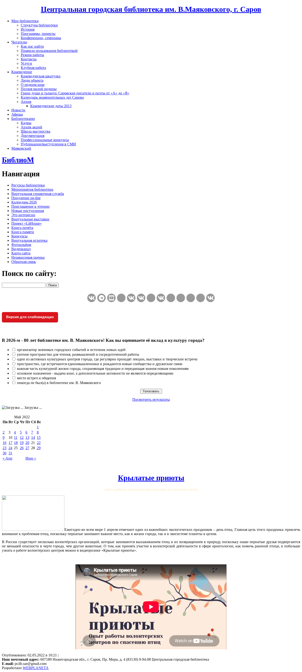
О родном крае (33, 85)
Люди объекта (32, 80)
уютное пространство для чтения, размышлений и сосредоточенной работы (78, 354)
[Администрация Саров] (210, 298)
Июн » (30, 458)
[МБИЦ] (121, 298)
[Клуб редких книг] (161, 298)
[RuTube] (111, 298)
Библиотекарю (23, 119)
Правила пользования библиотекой (49, 51)
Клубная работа (33, 68)
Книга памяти (22, 232)
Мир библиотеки (25, 21)
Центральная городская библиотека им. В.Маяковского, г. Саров (151, 9)
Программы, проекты (38, 34)
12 (22, 437)
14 (33, 437)
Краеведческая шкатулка (40, 76)
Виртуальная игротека (29, 240)
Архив (26, 102)
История (27, 29)
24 (10, 448)
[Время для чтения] (151, 298)
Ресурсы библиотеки (28, 185)
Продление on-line (26, 198)
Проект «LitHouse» (26, 223)
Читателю (19, 42)
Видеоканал (21, 249)
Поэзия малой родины (39, 89)
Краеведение (21, 72)
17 (10, 443)
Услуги (26, 63)
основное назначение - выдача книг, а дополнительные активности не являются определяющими (95, 373)
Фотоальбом (21, 245)
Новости (18, 110)
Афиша (17, 114)
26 (22, 448)
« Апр (7, 458)
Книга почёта (22, 228)
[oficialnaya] (91, 298)
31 (10, 453)
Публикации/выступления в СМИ (48, 144)
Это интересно (23, 215)
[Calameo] (190, 298)
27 (27, 448)
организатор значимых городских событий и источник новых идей (71, 350)
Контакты (29, 59)
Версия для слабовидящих (30, 317)
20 (27, 443)
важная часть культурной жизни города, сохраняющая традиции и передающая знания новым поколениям (103, 369)
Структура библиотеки (39, 25)
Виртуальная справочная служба (37, 194)
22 (39, 443)
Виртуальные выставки (30, 219)
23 (4, 448)
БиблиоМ (18, 160)
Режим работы (32, 55)
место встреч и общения (36, 378)
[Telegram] (101, 298)
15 (39, 437)
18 (16, 443)
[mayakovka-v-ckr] (141, 298)
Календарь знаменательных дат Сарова (52, 97)
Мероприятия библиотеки (32, 189)
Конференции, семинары (41, 38)
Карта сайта (20, 253)
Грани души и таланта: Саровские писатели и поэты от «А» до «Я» (75, 93)
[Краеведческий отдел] (131, 298)
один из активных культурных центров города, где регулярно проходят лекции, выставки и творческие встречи (107, 359)
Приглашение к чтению (30, 206)
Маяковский (21, 148)
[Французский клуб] (171, 298)
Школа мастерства (35, 131)
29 (39, 448)
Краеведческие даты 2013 (50, 106)
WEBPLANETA (36, 668)
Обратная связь (23, 262)
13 (27, 437)
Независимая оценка (28, 257)
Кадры (26, 123)
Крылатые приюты (151, 477)
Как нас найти (32, 46)
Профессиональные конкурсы (45, 140)
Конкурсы (19, 236)
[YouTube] (200, 298)
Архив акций (31, 127)
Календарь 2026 (24, 202)
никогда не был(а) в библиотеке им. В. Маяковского (59, 383)
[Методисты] (180, 298)
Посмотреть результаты (151, 399)
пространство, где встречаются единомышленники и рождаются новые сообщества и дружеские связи (99, 364)
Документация (32, 136)
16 (4, 443)
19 (22, 443)
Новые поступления (27, 211)
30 (4, 453)
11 (15, 437)
